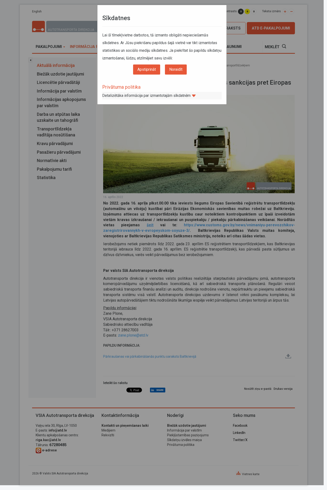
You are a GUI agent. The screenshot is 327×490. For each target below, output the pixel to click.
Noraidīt (175, 69)
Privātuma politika (121, 87)
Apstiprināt (146, 69)
